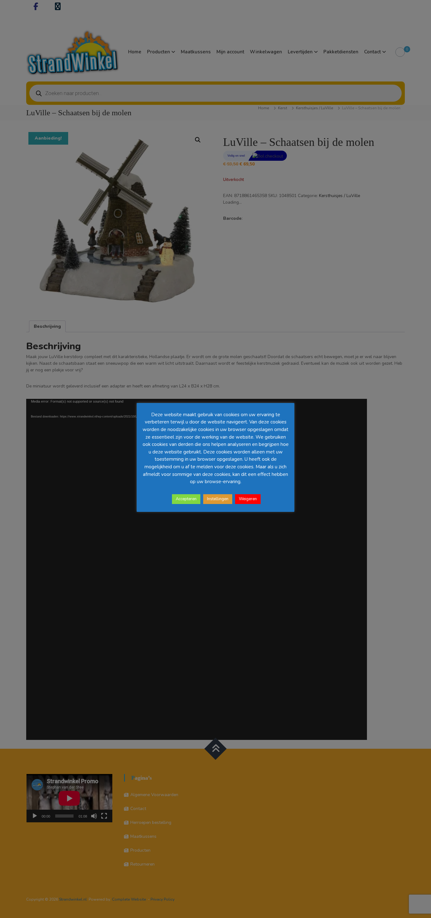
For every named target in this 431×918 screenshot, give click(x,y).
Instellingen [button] (217, 499)
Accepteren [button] (186, 499)
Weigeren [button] (248, 499)
